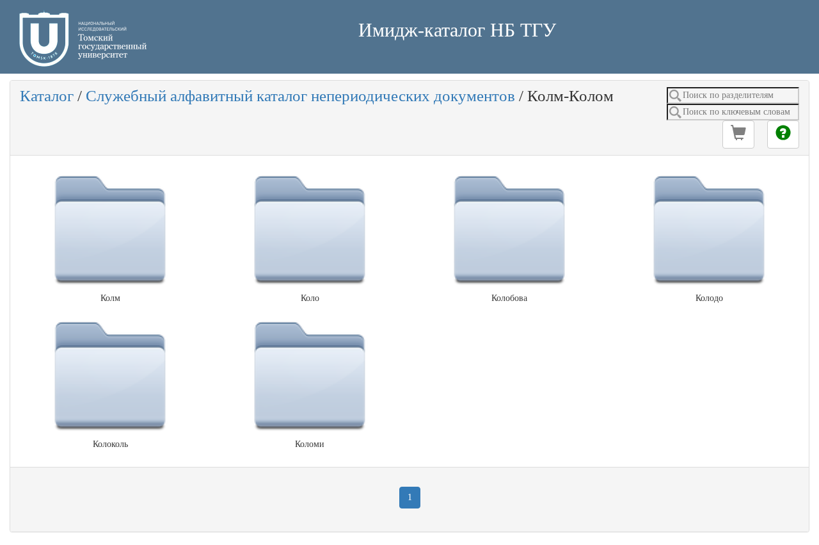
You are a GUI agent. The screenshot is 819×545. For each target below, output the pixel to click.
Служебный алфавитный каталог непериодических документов (300, 95)
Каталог (47, 95)
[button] (738, 134)
